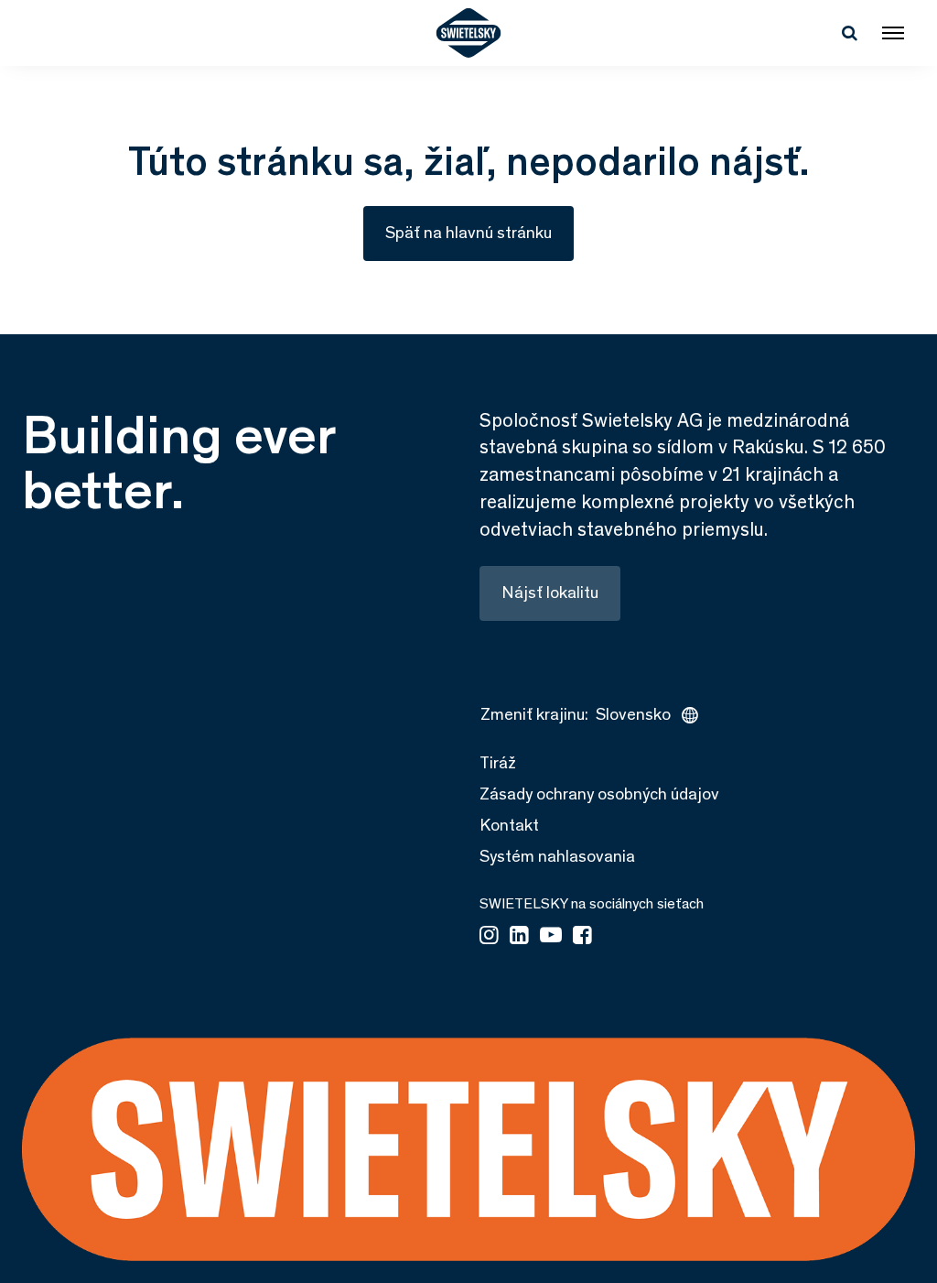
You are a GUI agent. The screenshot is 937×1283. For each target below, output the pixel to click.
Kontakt (509, 825)
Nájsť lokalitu (549, 592)
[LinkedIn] (519, 937)
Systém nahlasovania (557, 856)
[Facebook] (582, 937)
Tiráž (497, 763)
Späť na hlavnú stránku (468, 233)
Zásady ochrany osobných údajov (599, 794)
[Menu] (893, 33)
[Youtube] (551, 937)
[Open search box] (849, 33)
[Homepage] (468, 33)
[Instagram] (489, 937)
